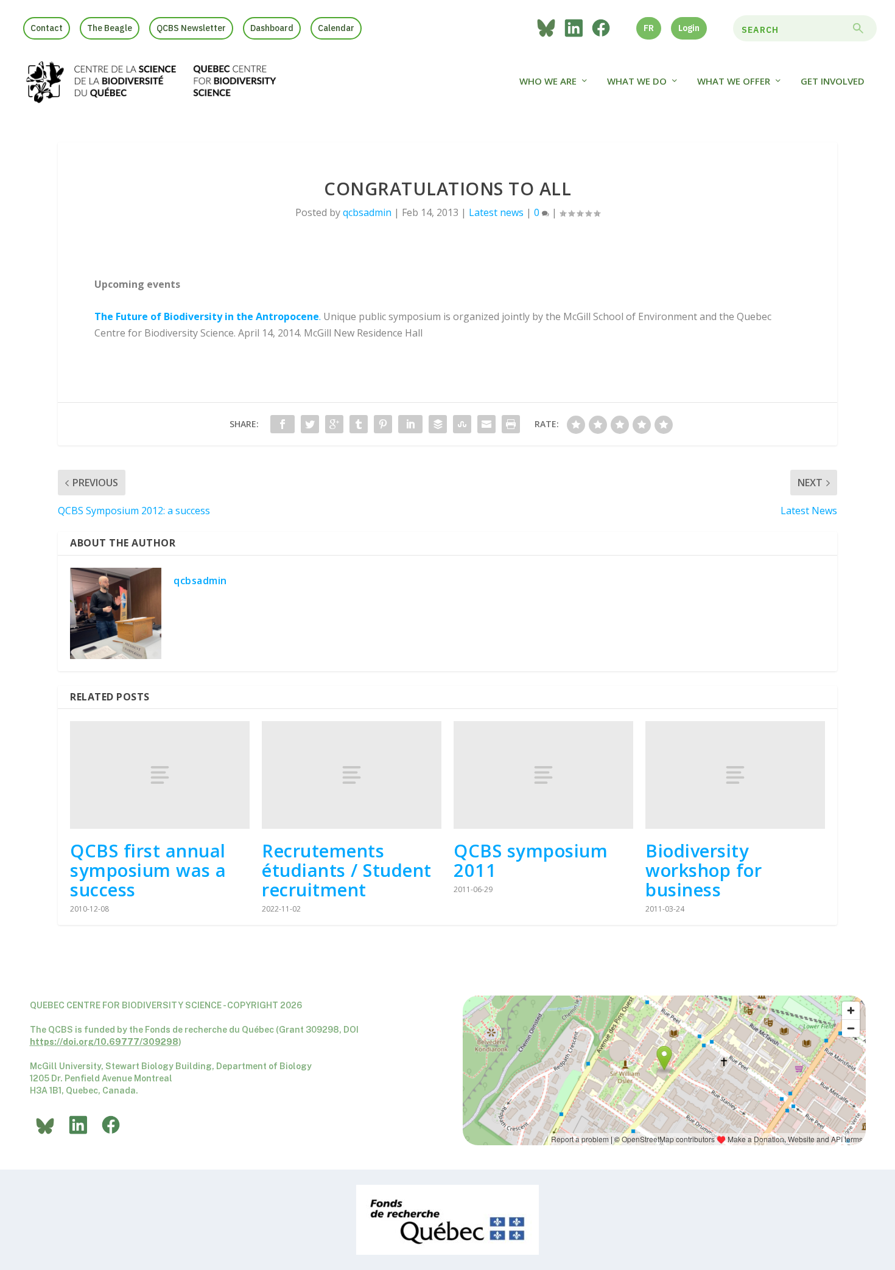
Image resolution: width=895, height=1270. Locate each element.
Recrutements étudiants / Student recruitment (347, 870)
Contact (46, 28)
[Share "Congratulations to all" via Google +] (334, 424)
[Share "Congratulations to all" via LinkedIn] (410, 424)
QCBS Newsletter (191, 28)
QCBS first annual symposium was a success (148, 870)
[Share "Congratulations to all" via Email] (486, 424)
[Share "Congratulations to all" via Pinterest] (383, 424)
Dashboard (271, 28)
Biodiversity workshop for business (703, 870)
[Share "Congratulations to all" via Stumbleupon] (462, 424)
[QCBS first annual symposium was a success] (160, 775)
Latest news (496, 212)
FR (649, 28)
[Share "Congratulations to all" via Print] (511, 424)
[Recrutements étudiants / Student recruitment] (351, 775)
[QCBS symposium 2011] (543, 775)
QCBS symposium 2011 (531, 860)
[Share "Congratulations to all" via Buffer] (438, 424)
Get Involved (833, 81)
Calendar (336, 28)
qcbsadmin (367, 212)
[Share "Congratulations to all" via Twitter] (310, 424)
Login (689, 28)
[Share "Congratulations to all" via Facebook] (282, 424)
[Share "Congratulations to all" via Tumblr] (358, 424)
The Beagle (109, 28)
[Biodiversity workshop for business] (735, 775)
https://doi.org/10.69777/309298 (104, 1042)
